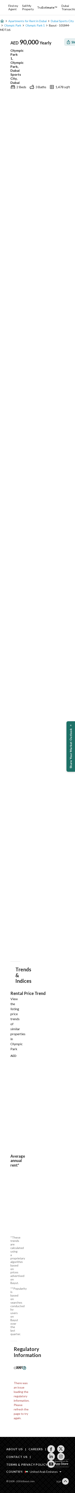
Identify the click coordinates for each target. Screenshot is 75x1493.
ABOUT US (14, 1449)
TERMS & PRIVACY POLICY (26, 1464)
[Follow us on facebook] (51, 1449)
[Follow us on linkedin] (51, 1456)
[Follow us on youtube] (51, 1464)
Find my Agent (13, 7)
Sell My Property (28, 7)
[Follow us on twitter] (61, 1449)
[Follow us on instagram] (61, 1456)
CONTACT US (16, 1457)
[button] (70, 746)
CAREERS (36, 1449)
